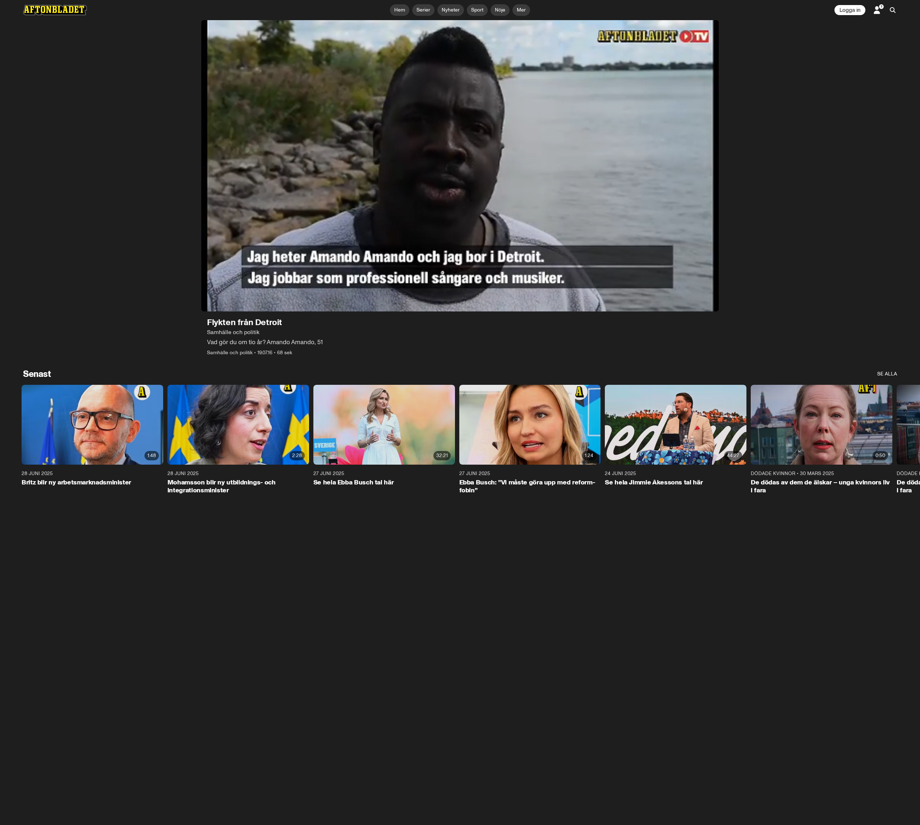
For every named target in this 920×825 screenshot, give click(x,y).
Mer (521, 10)
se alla (887, 374)
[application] (460, 165)
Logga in (850, 10)
